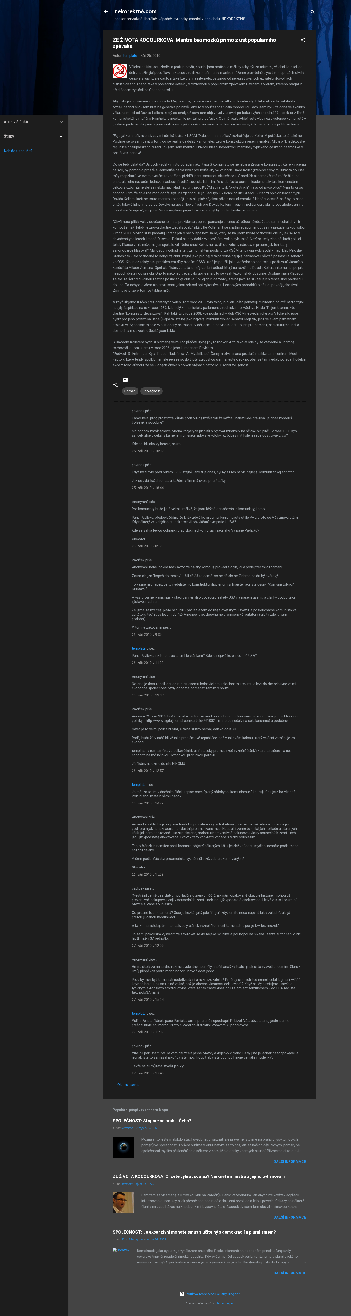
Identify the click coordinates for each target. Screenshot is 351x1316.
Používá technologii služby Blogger (212, 1294)
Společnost (151, 391)
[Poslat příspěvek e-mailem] (125, 381)
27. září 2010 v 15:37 (148, 1032)
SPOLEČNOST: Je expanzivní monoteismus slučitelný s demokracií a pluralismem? (194, 1232)
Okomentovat (128, 1085)
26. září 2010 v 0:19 (147, 546)
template (139, 648)
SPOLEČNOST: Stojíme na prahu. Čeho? (152, 1120)
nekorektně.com (136, 11)
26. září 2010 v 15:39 (148, 874)
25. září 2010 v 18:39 (148, 451)
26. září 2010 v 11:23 (148, 663)
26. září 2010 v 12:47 (148, 695)
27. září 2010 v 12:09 (148, 946)
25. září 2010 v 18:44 (148, 488)
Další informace (290, 1162)
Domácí (130, 391)
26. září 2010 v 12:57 (148, 771)
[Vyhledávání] (313, 13)
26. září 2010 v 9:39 (147, 634)
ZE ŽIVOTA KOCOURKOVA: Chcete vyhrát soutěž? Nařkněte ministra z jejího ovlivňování (199, 1176)
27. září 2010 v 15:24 (148, 1000)
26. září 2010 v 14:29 (148, 803)
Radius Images (224, 1303)
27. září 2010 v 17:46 (148, 1073)
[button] (303, 40)
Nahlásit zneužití (18, 151)
